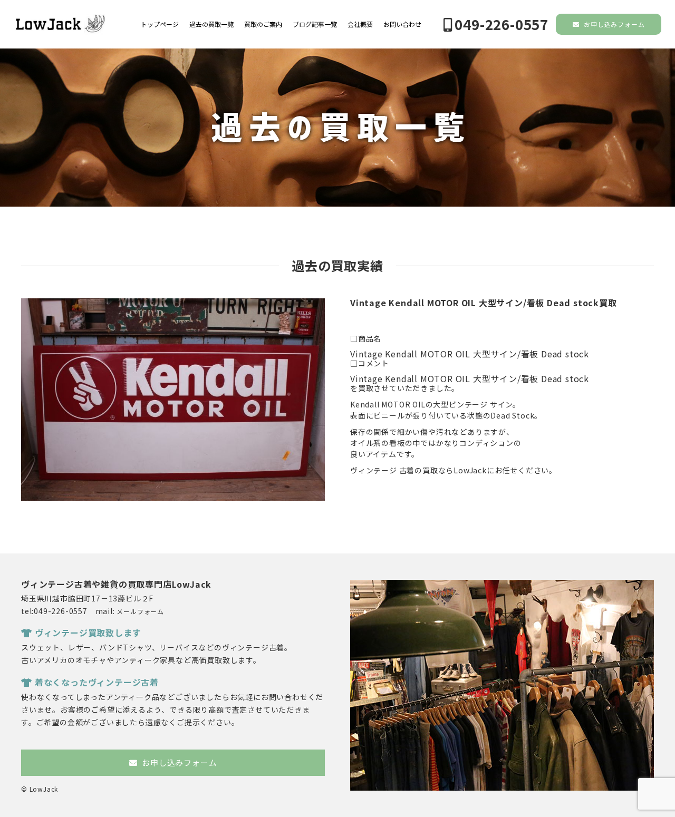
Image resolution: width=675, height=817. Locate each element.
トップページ (160, 24)
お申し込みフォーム (613, 24)
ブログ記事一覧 (315, 24)
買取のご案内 (263, 24)
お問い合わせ (402, 24)
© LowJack (39, 788)
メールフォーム (140, 611)
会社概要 (360, 24)
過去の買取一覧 (211, 24)
